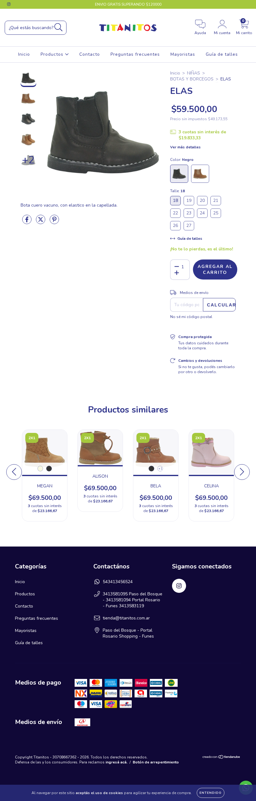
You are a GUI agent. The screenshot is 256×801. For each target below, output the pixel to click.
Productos (53, 54)
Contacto (89, 54)
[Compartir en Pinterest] (54, 222)
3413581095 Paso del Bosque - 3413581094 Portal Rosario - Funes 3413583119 (132, 600)
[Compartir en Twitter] (41, 222)
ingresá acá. (116, 762)
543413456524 (118, 582)
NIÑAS (193, 73)
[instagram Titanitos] (9, 4)
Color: (182, 159)
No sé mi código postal (191, 316)
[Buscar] (58, 27)
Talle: (177, 190)
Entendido (210, 793)
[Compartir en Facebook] (27, 222)
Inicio (24, 54)
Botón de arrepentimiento (156, 762)
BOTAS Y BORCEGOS (192, 79)
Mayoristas (182, 54)
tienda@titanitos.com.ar (126, 618)
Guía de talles (222, 54)
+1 (160, 468)
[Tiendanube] (221, 757)
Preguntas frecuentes (135, 54)
